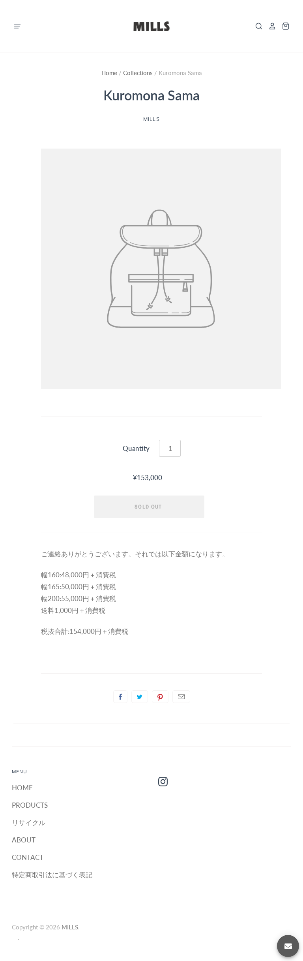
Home (110, 72)
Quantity (136, 448)
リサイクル (28, 822)
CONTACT (27, 857)
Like (120, 696)
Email (181, 696)
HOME (22, 788)
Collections (138, 72)
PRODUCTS (30, 805)
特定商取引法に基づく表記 (52, 875)
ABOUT (24, 840)
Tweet (139, 696)
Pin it (160, 696)
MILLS (151, 119)
